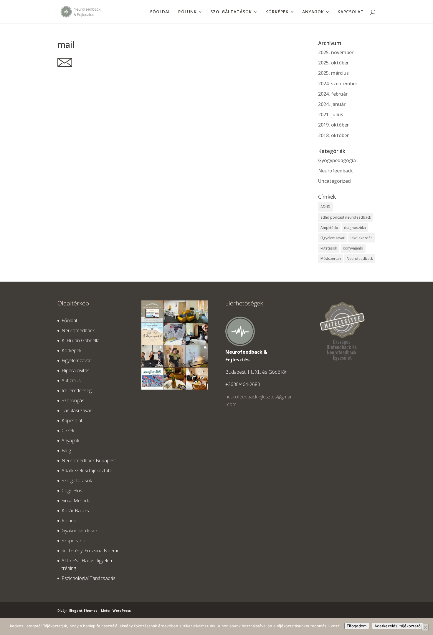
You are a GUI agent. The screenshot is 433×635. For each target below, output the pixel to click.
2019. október (333, 125)
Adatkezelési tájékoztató (87, 470)
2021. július (330, 114)
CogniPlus (72, 490)
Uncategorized (334, 181)
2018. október (333, 135)
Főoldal (160, 12)
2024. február (333, 94)
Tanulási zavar (77, 410)
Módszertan (330, 258)
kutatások (328, 248)
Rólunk (187, 12)
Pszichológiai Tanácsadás (88, 578)
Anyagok (313, 12)
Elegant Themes (83, 610)
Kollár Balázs (75, 510)
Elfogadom (357, 626)
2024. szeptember (337, 83)
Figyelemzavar (332, 237)
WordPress (122, 610)
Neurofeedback (335, 170)
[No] (425, 627)
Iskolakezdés (362, 237)
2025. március (333, 73)
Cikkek (68, 430)
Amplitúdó (329, 227)
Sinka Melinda (76, 500)
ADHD (325, 206)
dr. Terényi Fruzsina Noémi (90, 550)
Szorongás (73, 400)
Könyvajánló (353, 248)
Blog (66, 450)
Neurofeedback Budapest (89, 460)
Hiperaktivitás (76, 370)
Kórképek (277, 12)
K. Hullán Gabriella (81, 340)
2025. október (333, 62)
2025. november (335, 52)
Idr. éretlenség (77, 390)
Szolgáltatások (231, 12)
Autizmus (71, 380)
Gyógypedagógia (337, 160)
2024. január (332, 104)
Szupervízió (73, 540)
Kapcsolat (351, 12)
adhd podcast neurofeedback (345, 217)
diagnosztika (355, 227)
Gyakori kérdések (79, 530)
